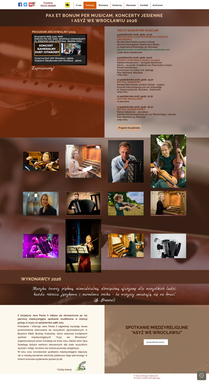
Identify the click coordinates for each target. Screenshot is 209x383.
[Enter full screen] (83, 61)
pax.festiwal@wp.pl (142, 50)
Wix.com (156, 378)
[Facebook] (20, 4)
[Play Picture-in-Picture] (78, 61)
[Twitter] (25, 4)
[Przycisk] (67, 5)
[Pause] (35, 61)
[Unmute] (40, 61)
